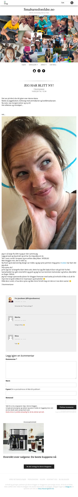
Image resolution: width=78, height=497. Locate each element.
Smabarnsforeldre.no (39, 10)
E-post (23, 389)
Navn (8, 381)
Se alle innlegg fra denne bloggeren (39, 466)
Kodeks (63, 263)
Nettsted (9, 398)
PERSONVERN (33, 479)
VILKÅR (42, 479)
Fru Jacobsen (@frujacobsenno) (27, 298)
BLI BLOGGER (64, 479)
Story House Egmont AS (46, 489)
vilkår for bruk (69, 412)
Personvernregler (62, 412)
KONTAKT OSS (52, 479)
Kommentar (11, 359)
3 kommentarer (39, 89)
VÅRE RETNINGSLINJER (17, 479)
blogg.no (68, 487)
